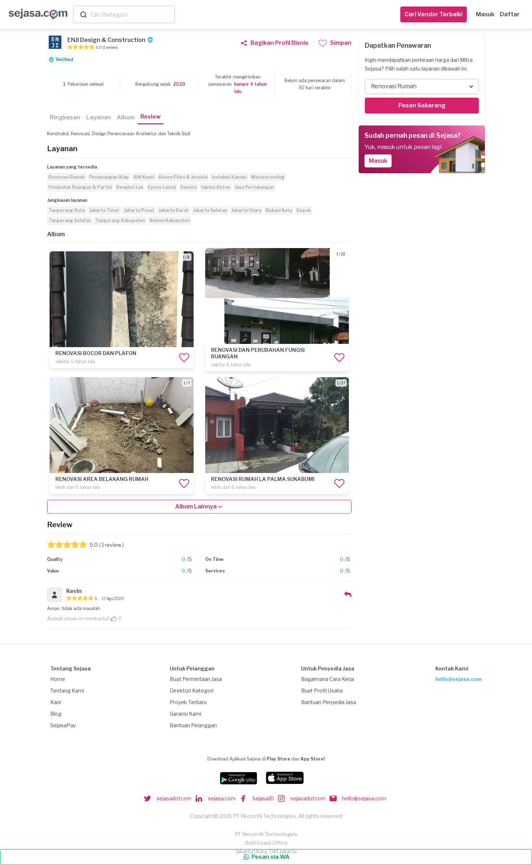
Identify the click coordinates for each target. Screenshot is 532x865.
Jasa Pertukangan (254, 187)
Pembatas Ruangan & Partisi (80, 187)
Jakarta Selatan (210, 210)
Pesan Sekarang (422, 105)
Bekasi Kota (279, 210)
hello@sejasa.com (458, 679)
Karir (56, 702)
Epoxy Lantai (162, 187)
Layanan (98, 117)
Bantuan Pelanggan (193, 725)
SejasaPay (63, 725)
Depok (303, 210)
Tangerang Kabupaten (120, 220)
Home (57, 679)
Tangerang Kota (66, 210)
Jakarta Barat (174, 210)
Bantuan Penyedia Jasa (328, 702)
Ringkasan (65, 117)
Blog (56, 714)
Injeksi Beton (215, 187)
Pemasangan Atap (109, 177)
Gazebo (188, 187)
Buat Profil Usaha (322, 690)
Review (150, 116)
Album (126, 117)
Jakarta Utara (246, 210)
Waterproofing (267, 177)
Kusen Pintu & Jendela (183, 177)
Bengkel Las (129, 187)
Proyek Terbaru (188, 702)
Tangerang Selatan (69, 220)
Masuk (485, 14)
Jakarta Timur (104, 210)
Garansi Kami (185, 714)
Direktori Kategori (192, 690)
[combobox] (131, 15)
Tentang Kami (67, 690)
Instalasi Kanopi (229, 177)
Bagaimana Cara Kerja (327, 679)
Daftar (510, 14)
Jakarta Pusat (139, 210)
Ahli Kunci (143, 177)
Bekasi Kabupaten (169, 220)
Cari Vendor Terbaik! (434, 14)
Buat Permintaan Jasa (196, 679)
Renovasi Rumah (66, 177)
